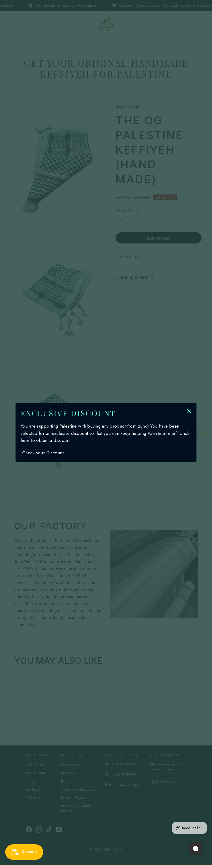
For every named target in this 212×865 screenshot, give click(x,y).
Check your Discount (43, 453)
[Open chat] (195, 848)
